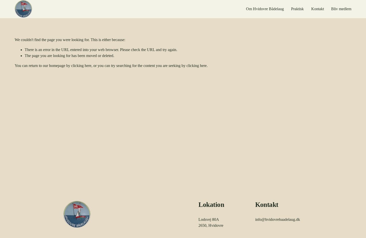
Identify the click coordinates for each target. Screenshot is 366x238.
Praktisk (297, 9)
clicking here (81, 65)
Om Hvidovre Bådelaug (265, 9)
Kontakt (317, 9)
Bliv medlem (341, 9)
